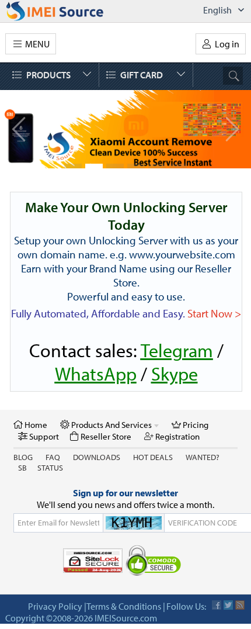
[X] (228, 605)
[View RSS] (240, 605)
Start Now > (214, 313)
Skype (174, 373)
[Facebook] (216, 605)
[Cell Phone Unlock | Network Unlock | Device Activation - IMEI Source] (67, 11)
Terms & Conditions (123, 606)
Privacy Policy (55, 606)
